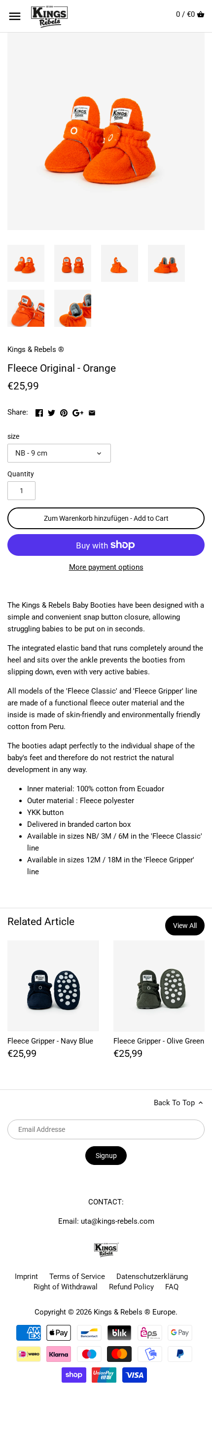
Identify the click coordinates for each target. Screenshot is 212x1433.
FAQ (171, 1286)
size (13, 436)
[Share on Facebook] (40, 411)
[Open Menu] (14, 16)
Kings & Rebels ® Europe (135, 1312)
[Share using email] (92, 411)
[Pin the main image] (65, 411)
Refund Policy (131, 1286)
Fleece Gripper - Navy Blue (50, 1041)
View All (185, 926)
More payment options (106, 567)
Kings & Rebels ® (35, 349)
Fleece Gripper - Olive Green (158, 1041)
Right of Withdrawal (66, 1286)
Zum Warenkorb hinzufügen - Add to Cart (106, 518)
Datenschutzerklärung (152, 1276)
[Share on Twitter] (52, 411)
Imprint (26, 1276)
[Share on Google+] (79, 411)
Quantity (20, 474)
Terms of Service (77, 1276)
